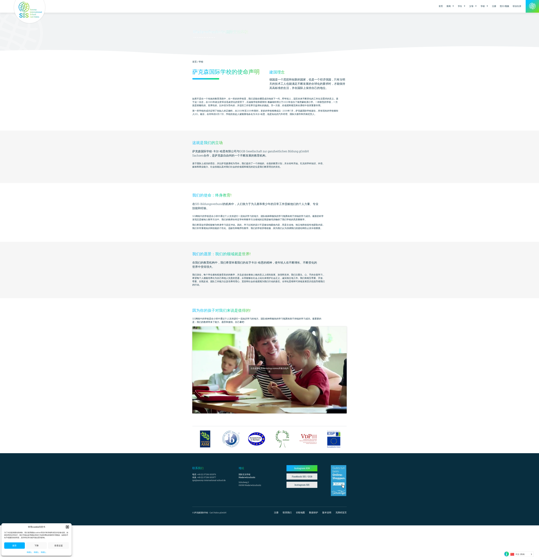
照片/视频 (504, 6)
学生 (460, 6)
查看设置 (58, 545)
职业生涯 (517, 6)
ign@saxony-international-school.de (209, 480)
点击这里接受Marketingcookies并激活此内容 (269, 370)
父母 (471, 6)
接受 (14, 545)
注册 (494, 6)
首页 (441, 6)
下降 (36, 545)
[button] (67, 527)
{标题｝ (29, 552)
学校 (483, 6)
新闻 (448, 6)
